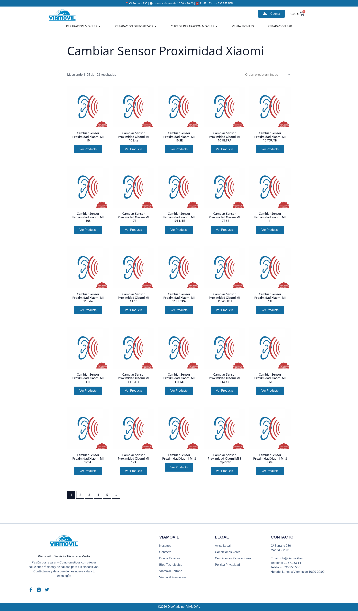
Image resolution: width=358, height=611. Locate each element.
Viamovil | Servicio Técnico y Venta (64, 556)
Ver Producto (88, 149)
